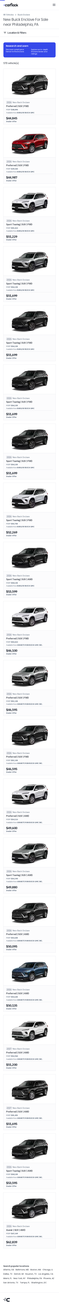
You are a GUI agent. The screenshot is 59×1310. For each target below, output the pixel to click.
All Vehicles (8, 14)
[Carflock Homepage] (10, 4)
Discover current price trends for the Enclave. (15, 50)
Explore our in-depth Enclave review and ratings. (39, 51)
